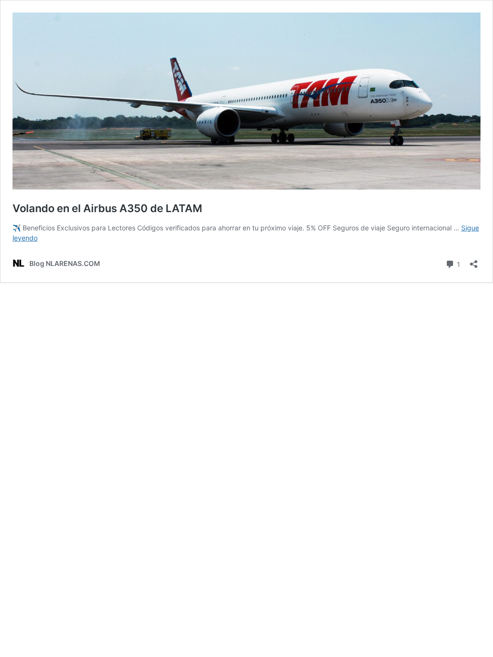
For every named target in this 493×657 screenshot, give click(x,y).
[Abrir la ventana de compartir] (473, 260)
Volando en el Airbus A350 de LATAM (107, 208)
